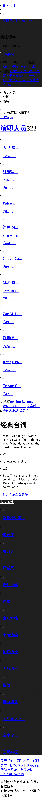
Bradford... (18, 401)
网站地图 (23, 761)
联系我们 (32, 765)
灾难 (24, 67)
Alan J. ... (19, 406)
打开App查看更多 (15, 494)
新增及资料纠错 (17, 21)
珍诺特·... (33, 406)
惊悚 (33, 67)
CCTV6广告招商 (12, 774)
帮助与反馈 (8, 770)
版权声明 (16, 765)
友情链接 (26, 770)
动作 (6, 67)
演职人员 (13, 128)
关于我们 (7, 761)
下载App (6, 117)
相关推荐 (7, 502)
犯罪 (15, 67)
